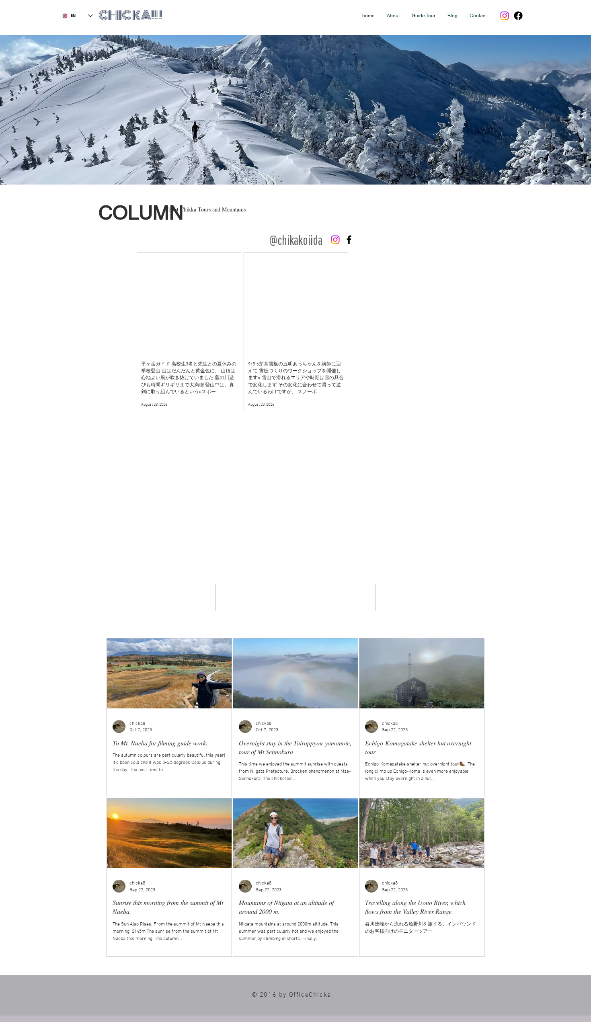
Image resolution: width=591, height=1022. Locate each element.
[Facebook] (518, 15)
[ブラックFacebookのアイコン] (349, 239)
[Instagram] (504, 15)
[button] (393, 15)
